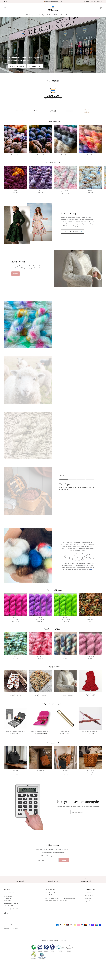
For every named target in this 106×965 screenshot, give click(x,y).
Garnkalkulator (77, 812)
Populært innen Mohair (53, 629)
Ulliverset (10, 928)
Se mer (15, 273)
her (91, 570)
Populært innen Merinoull (53, 590)
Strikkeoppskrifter (58, 15)
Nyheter (53, 163)
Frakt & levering (89, 895)
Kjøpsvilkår (88, 893)
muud (53, 743)
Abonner (64, 860)
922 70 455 (11, 906)
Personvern (88, 898)
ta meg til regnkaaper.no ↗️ (73, 231)
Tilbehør (49, 15)
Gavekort (68, 15)
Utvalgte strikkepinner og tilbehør (53, 704)
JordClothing (41, 15)
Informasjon (77, 15)
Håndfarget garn (30, 15)
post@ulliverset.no (13, 904)
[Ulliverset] (53, 7)
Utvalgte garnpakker (53, 666)
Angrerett (87, 901)
